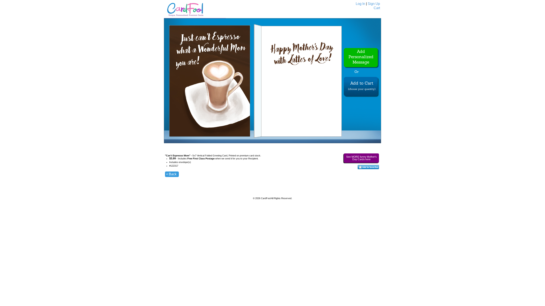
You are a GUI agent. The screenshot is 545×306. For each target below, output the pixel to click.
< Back (171, 174)
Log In (360, 4)
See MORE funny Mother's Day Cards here (361, 158)
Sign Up (374, 4)
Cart (377, 8)
